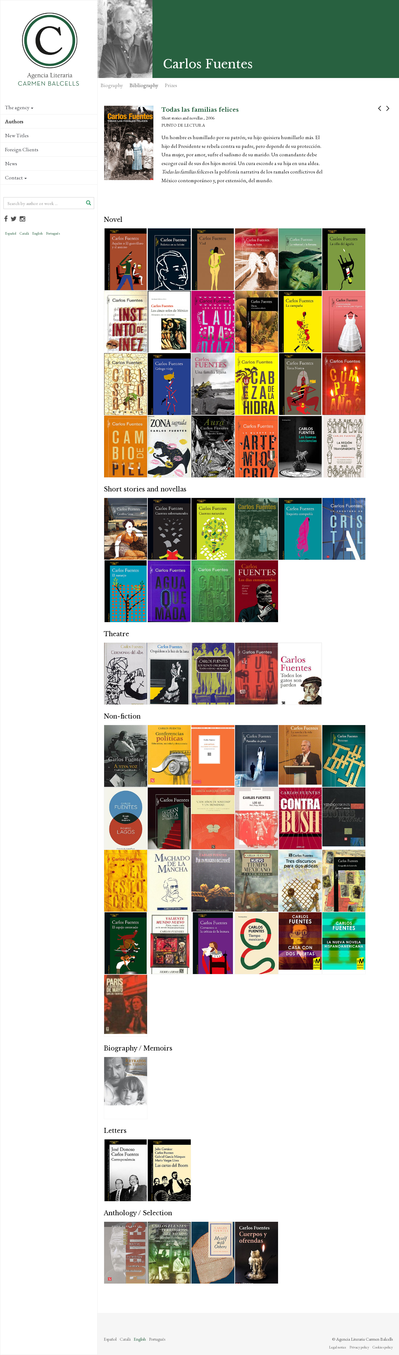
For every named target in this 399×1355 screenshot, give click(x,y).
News (11, 163)
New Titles (17, 135)
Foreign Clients (21, 149)
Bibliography (144, 85)
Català (24, 233)
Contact (14, 177)
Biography (112, 85)
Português (53, 233)
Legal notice (337, 1347)
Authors (14, 121)
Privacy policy (359, 1347)
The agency (17, 107)
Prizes (171, 85)
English (37, 233)
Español (10, 233)
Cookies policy (382, 1347)
